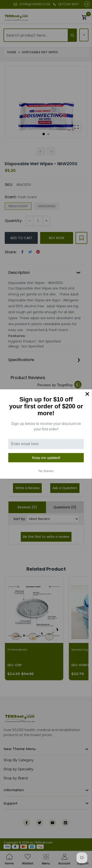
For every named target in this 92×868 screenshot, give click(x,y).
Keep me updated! (46, 458)
